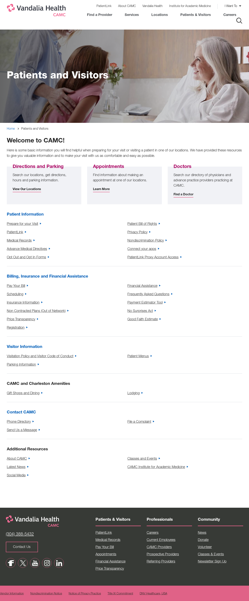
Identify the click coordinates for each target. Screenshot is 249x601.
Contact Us (22, 547)
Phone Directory (19, 422)
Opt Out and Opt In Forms (26, 257)
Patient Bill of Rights (142, 224)
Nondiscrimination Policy (145, 241)
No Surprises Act (140, 311)
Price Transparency (21, 319)
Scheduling (15, 294)
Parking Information (21, 365)
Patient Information (25, 215)
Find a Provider (99, 15)
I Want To (231, 6)
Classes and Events (142, 459)
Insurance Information (23, 303)
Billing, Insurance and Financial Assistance (47, 277)
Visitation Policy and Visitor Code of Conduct (40, 356)
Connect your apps (141, 249)
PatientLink (103, 6)
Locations (159, 15)
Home (11, 129)
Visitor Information (24, 347)
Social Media (16, 475)
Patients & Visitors (195, 15)
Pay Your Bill (16, 286)
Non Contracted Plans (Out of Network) (36, 311)
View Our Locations (27, 189)
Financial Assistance (142, 286)
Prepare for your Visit (22, 224)
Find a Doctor (183, 194)
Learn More (101, 189)
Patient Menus (138, 356)
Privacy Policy (137, 232)
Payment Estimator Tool (145, 303)
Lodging (133, 393)
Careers (229, 15)
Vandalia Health (152, 6)
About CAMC (127, 6)
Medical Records (19, 241)
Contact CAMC (21, 413)
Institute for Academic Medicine (190, 6)
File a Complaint (139, 422)
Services (132, 15)
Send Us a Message (22, 430)
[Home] (37, 11)
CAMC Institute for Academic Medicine (156, 467)
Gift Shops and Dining (23, 393)
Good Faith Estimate (142, 319)
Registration (16, 328)
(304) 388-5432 (20, 534)
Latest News (16, 467)
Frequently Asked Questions (148, 294)
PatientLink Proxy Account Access (153, 257)
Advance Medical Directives (27, 249)
